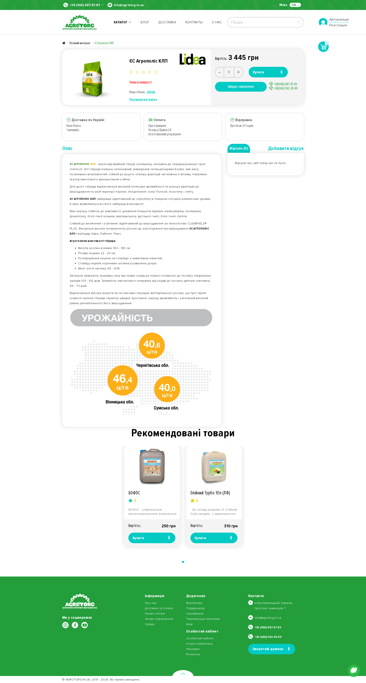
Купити (138, 538)
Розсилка (193, 654)
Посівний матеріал (79, 43)
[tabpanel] (152, 496)
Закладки (193, 649)
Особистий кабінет (200, 638)
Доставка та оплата (159, 608)
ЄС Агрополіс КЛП (104, 43)
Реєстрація (338, 25)
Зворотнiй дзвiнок (268, 649)
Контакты (194, 22)
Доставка (167, 22)
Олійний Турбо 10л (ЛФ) (210, 492)
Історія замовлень (199, 643)
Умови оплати (155, 613)
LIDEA (151, 92)
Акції (189, 624)
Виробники (194, 603)
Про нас (151, 603)
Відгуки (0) (239, 148)
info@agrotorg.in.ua (129, 5)
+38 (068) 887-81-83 (85, 5)
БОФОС (134, 492)
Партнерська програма (203, 619)
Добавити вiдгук (286, 148)
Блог (145, 22)
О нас (217, 22)
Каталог (121, 22)
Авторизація (339, 20)
